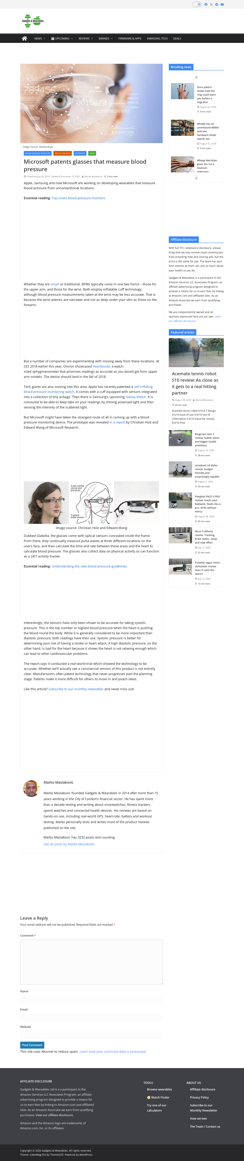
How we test (198, 1118)
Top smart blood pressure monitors (78, 198)
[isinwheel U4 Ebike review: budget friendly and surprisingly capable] (180, 475)
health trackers (62, 153)
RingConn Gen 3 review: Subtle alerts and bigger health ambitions (207, 439)
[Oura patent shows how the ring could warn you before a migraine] (182, 91)
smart (55, 284)
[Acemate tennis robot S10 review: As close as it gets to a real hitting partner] (196, 352)
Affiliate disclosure (202, 1089)
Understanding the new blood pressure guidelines (89, 566)
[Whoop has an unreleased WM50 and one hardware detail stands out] (182, 128)
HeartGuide (101, 366)
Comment (28, 935)
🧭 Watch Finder (158, 1097)
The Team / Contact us (205, 1126)
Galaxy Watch (136, 397)
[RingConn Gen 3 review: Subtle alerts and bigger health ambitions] (180, 444)
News (38, 38)
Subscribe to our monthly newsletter (76, 689)
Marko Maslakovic (93, 176)
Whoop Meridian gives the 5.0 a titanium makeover (207, 166)
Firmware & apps (129, 38)
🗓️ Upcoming (60, 38)
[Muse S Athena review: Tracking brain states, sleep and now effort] (180, 541)
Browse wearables (159, 1089)
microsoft (80, 153)
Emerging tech (157, 38)
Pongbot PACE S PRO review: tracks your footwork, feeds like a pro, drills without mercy (208, 504)
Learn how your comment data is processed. (113, 1051)
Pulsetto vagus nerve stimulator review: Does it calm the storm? (207, 568)
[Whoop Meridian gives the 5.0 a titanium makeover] (182, 164)
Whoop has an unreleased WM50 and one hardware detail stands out (208, 131)
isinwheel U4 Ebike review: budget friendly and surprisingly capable (207, 471)
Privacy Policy (199, 1097)
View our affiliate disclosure (54, 1115)
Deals (177, 38)
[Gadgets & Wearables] (24, 38)
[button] (43, 38)
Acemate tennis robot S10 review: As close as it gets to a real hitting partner (195, 383)
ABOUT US (193, 1083)
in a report (117, 422)
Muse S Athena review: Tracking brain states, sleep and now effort (206, 537)
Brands (104, 38)
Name (24, 991)
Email (24, 1009)
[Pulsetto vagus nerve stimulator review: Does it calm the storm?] (180, 573)
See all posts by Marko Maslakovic (69, 844)
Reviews (84, 38)
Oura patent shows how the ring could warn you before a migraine (206, 94)
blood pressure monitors (37, 153)
